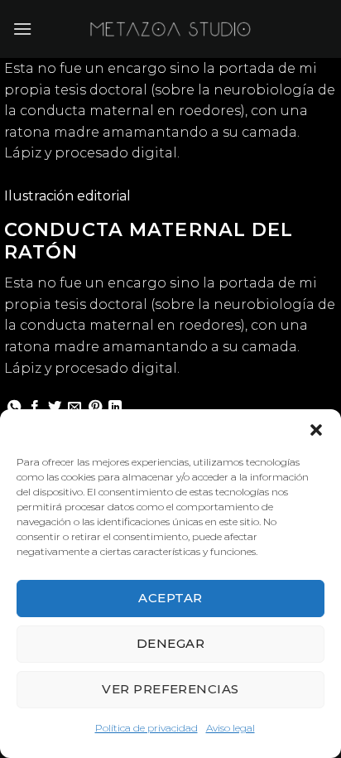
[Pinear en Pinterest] (95, 407)
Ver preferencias (170, 689)
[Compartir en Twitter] (54, 407)
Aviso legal (230, 728)
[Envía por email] (74, 407)
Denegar (170, 643)
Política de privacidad (146, 728)
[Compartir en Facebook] (34, 407)
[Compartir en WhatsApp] (14, 407)
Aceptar (170, 598)
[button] (316, 430)
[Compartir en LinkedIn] (115, 407)
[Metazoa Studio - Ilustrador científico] (170, 29)
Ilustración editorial (67, 196)
